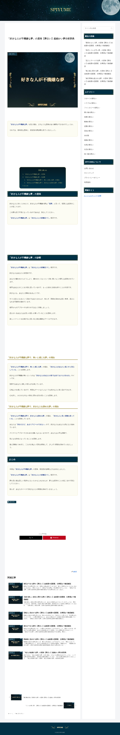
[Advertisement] (42, 30)
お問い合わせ (89, 168)
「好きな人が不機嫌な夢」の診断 (34, 177)
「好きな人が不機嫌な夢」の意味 (34, 174)
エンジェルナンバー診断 (92, 196)
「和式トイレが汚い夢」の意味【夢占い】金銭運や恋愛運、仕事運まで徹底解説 (98, 53)
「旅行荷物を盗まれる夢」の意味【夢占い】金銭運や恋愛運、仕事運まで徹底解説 (98, 81)
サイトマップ (89, 173)
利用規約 (87, 182)
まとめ (26, 185)
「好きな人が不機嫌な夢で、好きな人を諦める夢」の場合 (44, 183)
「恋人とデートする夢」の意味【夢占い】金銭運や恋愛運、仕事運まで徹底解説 (98, 63)
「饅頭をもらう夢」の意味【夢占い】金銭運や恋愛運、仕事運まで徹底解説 (98, 44)
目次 (40, 170)
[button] (111, 28)
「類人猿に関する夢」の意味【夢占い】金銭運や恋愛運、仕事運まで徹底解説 (98, 72)
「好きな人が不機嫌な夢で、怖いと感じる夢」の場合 (42, 180)
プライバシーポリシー (92, 178)
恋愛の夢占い (12, 502)
